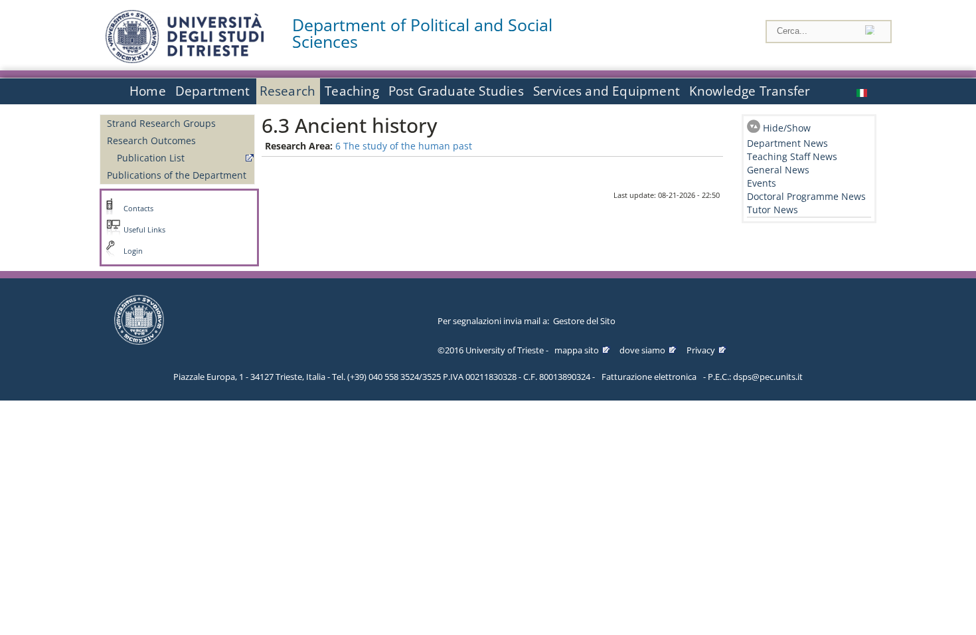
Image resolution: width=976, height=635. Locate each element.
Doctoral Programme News (806, 196)
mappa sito (576, 350)
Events (761, 183)
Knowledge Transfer (749, 91)
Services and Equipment (606, 91)
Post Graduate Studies (456, 91)
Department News (787, 143)
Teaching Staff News (792, 156)
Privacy (701, 350)
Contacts (138, 208)
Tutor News (772, 209)
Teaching (352, 91)
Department (212, 91)
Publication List (151, 157)
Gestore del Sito (584, 321)
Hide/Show (787, 128)
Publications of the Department (176, 175)
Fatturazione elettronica (649, 377)
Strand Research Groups (161, 123)
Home (147, 91)
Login (133, 251)
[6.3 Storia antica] (863, 91)
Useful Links (144, 229)
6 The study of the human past (403, 145)
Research (288, 91)
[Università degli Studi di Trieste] (185, 59)
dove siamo (642, 350)
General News (778, 169)
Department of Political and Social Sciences (422, 33)
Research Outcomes (151, 140)
